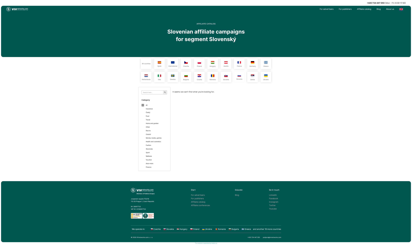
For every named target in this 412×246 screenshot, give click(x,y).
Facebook (273, 198)
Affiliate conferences (200, 205)
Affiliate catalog (364, 9)
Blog (379, 9)
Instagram (273, 202)
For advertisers (326, 9)
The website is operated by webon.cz (206, 243)
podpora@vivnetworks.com (272, 237)
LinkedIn (273, 195)
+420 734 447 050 (254, 237)
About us (390, 9)
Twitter (272, 205)
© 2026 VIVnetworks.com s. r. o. (142, 237)
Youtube (273, 209)
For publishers (345, 9)
